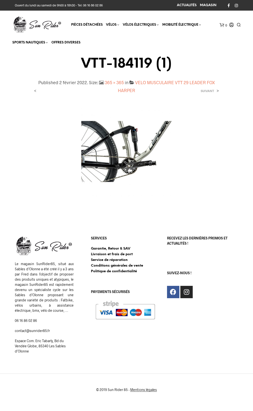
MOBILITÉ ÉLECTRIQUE (180, 24)
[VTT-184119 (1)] (126, 150)
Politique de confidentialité (114, 271)
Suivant (207, 91)
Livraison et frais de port (112, 254)
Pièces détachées (87, 24)
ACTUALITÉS (187, 5)
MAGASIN (208, 5)
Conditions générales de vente (117, 266)
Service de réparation (109, 260)
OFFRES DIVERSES (66, 42)
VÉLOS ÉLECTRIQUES (139, 24)
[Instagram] (186, 292)
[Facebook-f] (173, 292)
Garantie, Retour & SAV (110, 249)
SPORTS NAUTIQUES (28, 42)
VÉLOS (111, 24)
